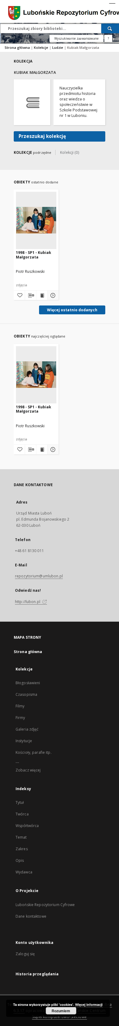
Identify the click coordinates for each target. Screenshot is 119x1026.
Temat (21, 837)
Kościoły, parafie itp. (34, 752)
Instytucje (24, 740)
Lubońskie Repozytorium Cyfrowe (45, 904)
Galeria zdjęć (27, 729)
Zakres (22, 848)
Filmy (20, 706)
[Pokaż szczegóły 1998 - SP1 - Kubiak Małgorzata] (52, 295)
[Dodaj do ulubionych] (19, 295)
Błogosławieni (28, 682)
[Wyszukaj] (110, 28)
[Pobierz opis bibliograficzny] (30, 295)
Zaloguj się (25, 953)
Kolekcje (41, 47)
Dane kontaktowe (31, 916)
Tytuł (20, 802)
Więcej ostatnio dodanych (72, 309)
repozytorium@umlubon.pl (39, 576)
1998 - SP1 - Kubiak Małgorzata (33, 254)
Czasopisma (26, 694)
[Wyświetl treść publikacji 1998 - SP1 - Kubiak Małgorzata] (41, 295)
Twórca (22, 814)
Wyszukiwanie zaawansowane (76, 38)
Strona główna (17, 47)
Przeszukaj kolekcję (42, 136)
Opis (20, 860)
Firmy (20, 717)
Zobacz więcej (28, 770)
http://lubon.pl (28, 601)
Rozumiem (61, 1010)
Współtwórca (27, 825)
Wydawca (24, 872)
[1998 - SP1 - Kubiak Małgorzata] (36, 220)
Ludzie (58, 47)
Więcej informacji (89, 1004)
